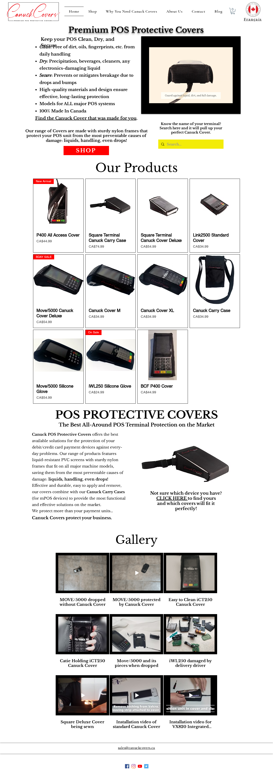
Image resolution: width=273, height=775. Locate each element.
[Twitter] (146, 766)
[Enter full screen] (235, 108)
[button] (233, 11)
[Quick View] (111, 204)
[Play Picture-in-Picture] (227, 108)
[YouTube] (140, 766)
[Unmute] (154, 108)
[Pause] (147, 108)
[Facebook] (133, 766)
